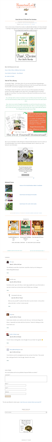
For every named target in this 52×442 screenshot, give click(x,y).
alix (10, 261)
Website (7, 392)
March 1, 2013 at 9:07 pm (15, 264)
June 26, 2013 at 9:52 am (15, 282)
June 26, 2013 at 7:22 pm (17, 297)
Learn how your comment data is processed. (30, 402)
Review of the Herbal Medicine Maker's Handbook (31, 185)
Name (6, 383)
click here (35, 22)
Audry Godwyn (13, 334)
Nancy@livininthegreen (15, 349)
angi (11, 314)
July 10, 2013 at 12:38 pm (15, 336)
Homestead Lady (26, 7)
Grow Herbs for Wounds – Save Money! (14, 73)
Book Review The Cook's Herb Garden (28, 203)
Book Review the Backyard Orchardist (28, 194)
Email (6, 387)
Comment (7, 374)
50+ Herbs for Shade (9, 76)
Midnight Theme (26, 440)
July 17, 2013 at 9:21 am (15, 352)
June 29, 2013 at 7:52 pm (15, 317)
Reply (8, 290)
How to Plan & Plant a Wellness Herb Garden (15, 70)
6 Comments (33, 24)
